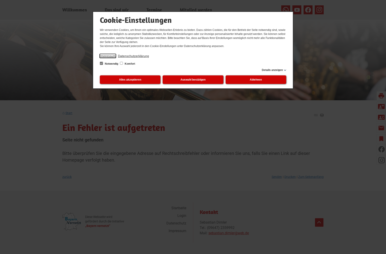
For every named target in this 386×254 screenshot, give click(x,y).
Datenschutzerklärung (133, 56)
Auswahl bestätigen (193, 79)
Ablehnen (256, 79)
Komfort (129, 63)
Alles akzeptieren (130, 79)
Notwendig (111, 63)
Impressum (108, 56)
